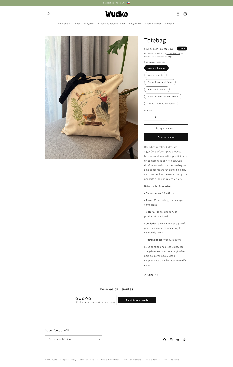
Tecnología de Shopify (67, 360)
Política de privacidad (88, 360)
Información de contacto (132, 360)
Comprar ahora (166, 137)
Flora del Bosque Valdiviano (163, 96)
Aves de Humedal (157, 89)
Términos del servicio (172, 360)
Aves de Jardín (155, 75)
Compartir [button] (152, 274)
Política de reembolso (110, 360)
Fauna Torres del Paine (160, 82)
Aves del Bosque (156, 67)
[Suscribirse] (98, 339)
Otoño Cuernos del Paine (161, 103)
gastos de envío (174, 53)
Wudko (54, 360)
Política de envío (153, 360)
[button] (48, 13)
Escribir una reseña (137, 300)
